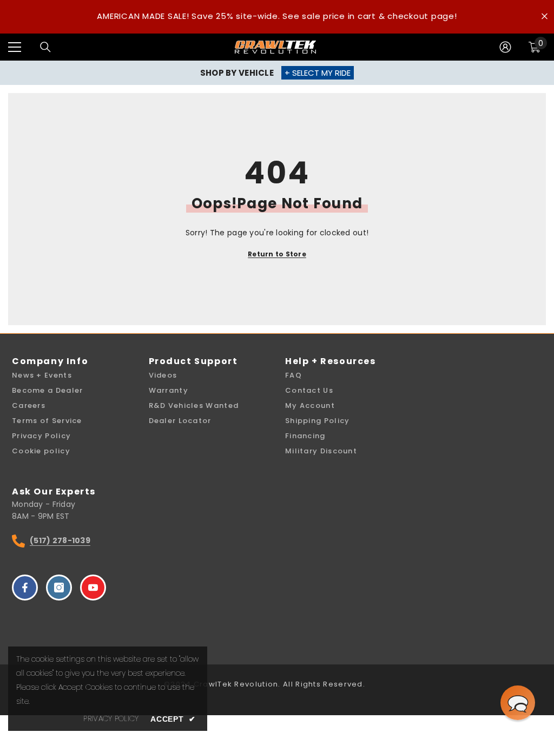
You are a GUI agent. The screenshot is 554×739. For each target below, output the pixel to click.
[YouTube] (93, 588)
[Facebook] (25, 588)
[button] (517, 702)
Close (544, 16)
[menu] (14, 47)
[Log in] (505, 47)
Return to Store (277, 254)
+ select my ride (318, 72)
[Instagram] (59, 588)
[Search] (45, 47)
